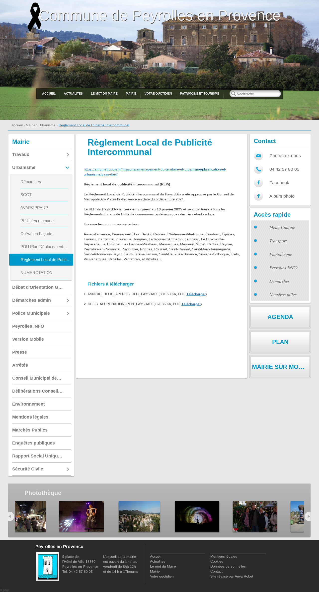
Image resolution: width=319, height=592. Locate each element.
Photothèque (280, 254)
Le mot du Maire (104, 93)
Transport (278, 241)
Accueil (49, 93)
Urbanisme (47, 125)
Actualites (73, 93)
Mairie (131, 93)
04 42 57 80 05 (284, 169)
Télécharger (196, 294)
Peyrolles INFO (283, 268)
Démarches (279, 281)
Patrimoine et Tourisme (199, 93)
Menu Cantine (282, 227)
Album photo (282, 196)
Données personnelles (228, 566)
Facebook (279, 182)
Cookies (216, 561)
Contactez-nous (285, 155)
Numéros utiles (283, 294)
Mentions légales (223, 556)
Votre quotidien (158, 93)
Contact (216, 571)
